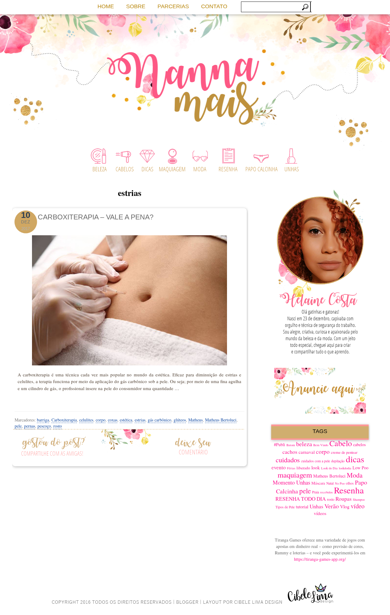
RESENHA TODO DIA (300, 498)
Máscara (318, 483)
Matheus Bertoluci (220, 420)
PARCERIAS (173, 6)
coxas (112, 420)
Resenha (349, 490)
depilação (338, 461)
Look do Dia (329, 468)
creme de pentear (344, 452)
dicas (355, 459)
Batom (290, 445)
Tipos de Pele (285, 507)
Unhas (316, 506)
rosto (57, 426)
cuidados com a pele (315, 461)
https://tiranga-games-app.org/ (320, 559)
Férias (291, 468)
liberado (303, 468)
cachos (289, 451)
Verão (331, 506)
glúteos (180, 420)
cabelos (359, 444)
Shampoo (359, 499)
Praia (315, 492)
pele (18, 426)
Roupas (343, 498)
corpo (100, 420)
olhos (350, 483)
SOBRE (135, 6)
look (315, 467)
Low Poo (360, 468)
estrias (140, 420)
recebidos (326, 492)
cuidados (288, 459)
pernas (29, 426)
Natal (330, 483)
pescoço (44, 426)
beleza (304, 444)
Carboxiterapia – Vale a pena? (96, 217)
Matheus (195, 420)
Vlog (344, 506)
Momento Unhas (291, 482)
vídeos (320, 513)
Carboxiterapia (64, 420)
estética (126, 420)
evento (278, 467)
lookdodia (345, 468)
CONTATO (214, 6)
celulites (86, 420)
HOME (106, 6)
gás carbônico (159, 420)
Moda (355, 475)
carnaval (307, 452)
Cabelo (340, 443)
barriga (43, 420)
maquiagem (295, 475)
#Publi (279, 444)
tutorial (302, 507)
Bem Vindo (320, 445)
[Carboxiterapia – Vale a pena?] (129, 298)
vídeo (357, 506)
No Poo (340, 483)
